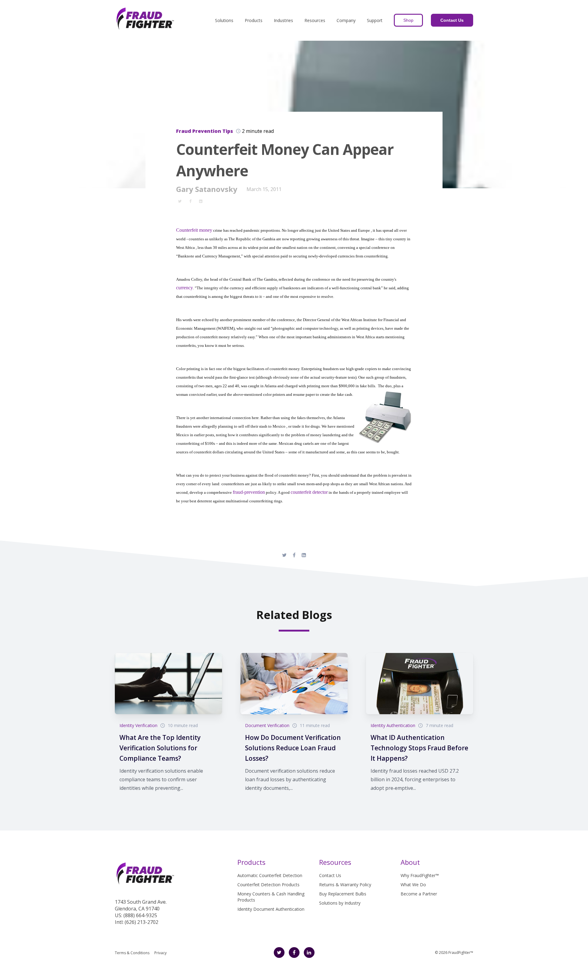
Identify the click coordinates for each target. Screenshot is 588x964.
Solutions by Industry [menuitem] (339, 903)
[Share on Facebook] (190, 200)
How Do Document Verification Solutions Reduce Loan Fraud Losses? (293, 748)
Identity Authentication (393, 725)
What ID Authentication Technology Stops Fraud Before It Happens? (419, 748)
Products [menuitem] (253, 20)
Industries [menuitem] (283, 20)
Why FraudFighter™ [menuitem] (420, 875)
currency (184, 287)
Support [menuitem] (375, 20)
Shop (408, 20)
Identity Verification (138, 725)
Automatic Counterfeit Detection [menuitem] (269, 875)
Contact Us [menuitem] (330, 875)
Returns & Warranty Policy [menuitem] (345, 884)
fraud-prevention (249, 492)
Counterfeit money (194, 230)
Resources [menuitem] (314, 20)
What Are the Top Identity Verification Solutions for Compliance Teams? (160, 748)
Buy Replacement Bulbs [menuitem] (342, 894)
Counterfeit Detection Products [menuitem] (268, 884)
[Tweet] (179, 200)
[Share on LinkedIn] (200, 200)
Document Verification (267, 725)
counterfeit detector (309, 492)
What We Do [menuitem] (413, 884)
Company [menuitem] (346, 20)
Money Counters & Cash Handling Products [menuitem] (270, 897)
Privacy (160, 952)
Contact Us (452, 20)
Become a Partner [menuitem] (419, 894)
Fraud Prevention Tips (204, 131)
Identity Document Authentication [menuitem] (270, 909)
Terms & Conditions (132, 952)
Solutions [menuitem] (224, 20)
